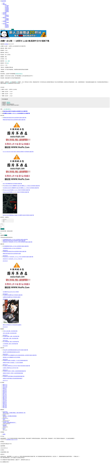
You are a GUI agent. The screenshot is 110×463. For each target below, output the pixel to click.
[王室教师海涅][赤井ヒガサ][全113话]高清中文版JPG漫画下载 (15, 239)
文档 (8, 63)
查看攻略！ (9, 102)
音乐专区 (4, 13)
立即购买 (17, 73)
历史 (5, 400)
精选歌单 (7, 15)
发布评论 (2, 228)
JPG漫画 (6, 6)
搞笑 (5, 396)
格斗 (5, 394)
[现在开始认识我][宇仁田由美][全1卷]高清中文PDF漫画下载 (15, 111)
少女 (6, 60)
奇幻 (5, 407)
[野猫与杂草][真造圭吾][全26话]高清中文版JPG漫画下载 (14, 240)
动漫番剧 (7, 18)
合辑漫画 (7, 11)
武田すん (9, 109)
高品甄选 (7, 10)
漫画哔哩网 (8, 439)
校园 (9, 60)
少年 (17, 82)
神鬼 (5, 403)
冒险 (5, 385)
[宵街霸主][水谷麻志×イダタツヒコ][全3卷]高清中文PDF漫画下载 (16, 113)
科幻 (5, 395)
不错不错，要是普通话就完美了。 (9, 422)
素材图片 (7, 24)
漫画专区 (4, 4)
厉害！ (4, 419)
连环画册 (4, 12)
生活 (7, 83)
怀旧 (5, 391)
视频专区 (4, 17)
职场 (5, 402)
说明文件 (7, 27)
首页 (4, 3)
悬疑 (5, 399)
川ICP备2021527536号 (13, 439)
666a (4, 429)
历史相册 (7, 22)
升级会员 (20, 73)
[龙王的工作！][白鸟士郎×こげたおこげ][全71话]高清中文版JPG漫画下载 (17, 241)
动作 (5, 405)
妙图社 (4, 434)
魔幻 (5, 397)
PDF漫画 (7, 5)
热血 (5, 390)
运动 (10, 82)
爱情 (5, 384)
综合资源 (4, 23)
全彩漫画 (7, 9)
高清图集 (4, 21)
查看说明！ (9, 103)
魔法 (5, 406)
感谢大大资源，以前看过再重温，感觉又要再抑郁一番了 (14, 412)
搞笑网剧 (7, 19)
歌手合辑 (7, 16)
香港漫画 (7, 7)
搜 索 (12, 29)
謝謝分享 (4, 425)
